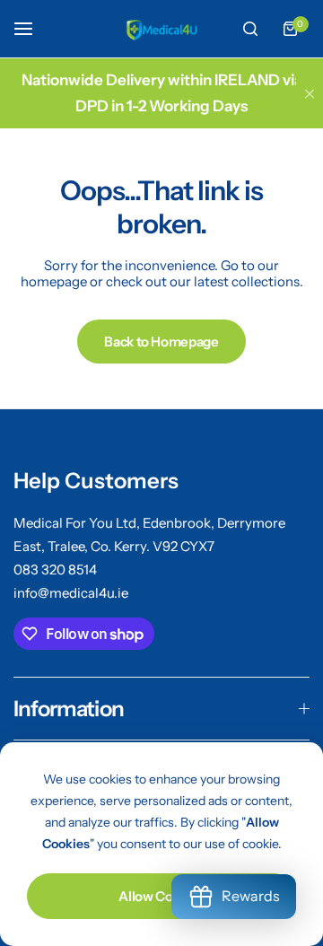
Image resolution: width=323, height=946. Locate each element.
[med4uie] (161, 28)
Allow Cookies (161, 896)
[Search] (250, 28)
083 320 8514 (55, 569)
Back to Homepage (161, 341)
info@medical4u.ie (70, 592)
